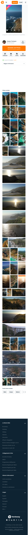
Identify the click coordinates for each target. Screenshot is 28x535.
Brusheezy (5, 512)
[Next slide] (22, 478)
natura (18, 478)
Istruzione (4, 523)
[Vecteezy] (2, 2)
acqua (11, 478)
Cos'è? (15, 60)
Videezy (4, 518)
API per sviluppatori (7, 526)
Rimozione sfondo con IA (8, 533)
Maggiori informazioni (9, 63)
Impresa (4, 520)
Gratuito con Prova (14, 48)
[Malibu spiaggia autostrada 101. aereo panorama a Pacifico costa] (10, 280)
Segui (23, 42)
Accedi (20, 2)
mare (5, 478)
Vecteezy (4, 515)
